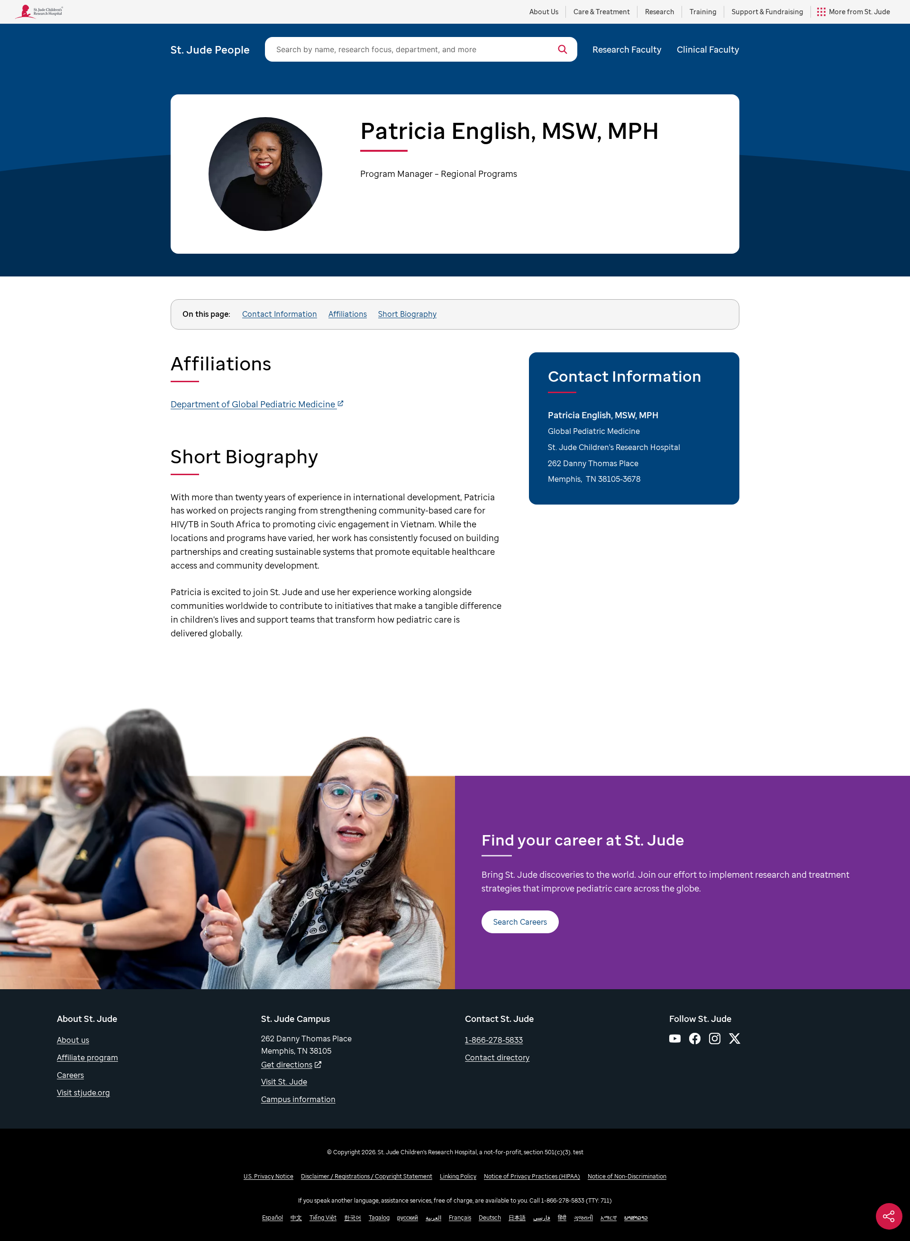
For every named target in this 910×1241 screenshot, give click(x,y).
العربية (433, 1217)
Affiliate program (87, 1057)
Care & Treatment (601, 11)
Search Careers (520, 922)
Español (272, 1217)
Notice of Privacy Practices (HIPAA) (532, 1176)
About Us (543, 11)
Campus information (298, 1099)
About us (73, 1040)
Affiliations (347, 314)
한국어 (352, 1217)
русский (407, 1217)
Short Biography (407, 314)
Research (659, 11)
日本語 (517, 1217)
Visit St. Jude (284, 1081)
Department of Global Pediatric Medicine (254, 404)
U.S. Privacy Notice (268, 1176)
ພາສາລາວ (636, 1217)
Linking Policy (458, 1176)
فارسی (541, 1217)
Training (703, 11)
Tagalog (379, 1217)
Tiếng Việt (323, 1217)
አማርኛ (609, 1217)
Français (460, 1217)
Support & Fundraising (767, 11)
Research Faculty (627, 49)
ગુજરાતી (583, 1217)
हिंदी (562, 1217)
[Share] (889, 1216)
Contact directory (497, 1057)
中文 (296, 1217)
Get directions (286, 1064)
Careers (70, 1075)
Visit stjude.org (83, 1092)
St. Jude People (210, 49)
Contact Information (279, 314)
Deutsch (490, 1217)
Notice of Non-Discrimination (627, 1176)
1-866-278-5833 (494, 1040)
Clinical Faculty (708, 49)
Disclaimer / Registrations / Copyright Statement (366, 1176)
